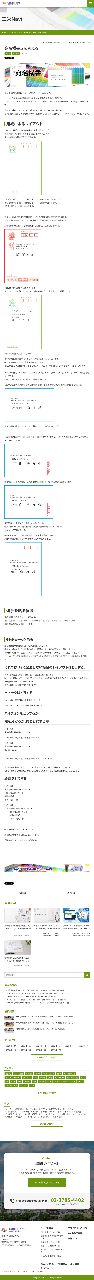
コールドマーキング (60, 1082)
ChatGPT (27, 1082)
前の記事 (23, 892)
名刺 (7, 1082)
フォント (20, 1114)
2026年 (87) (11, 1045)
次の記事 (71, 892)
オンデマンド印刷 (72, 1078)
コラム (83, 1078)
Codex (32, 1085)
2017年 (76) (56, 1050)
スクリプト (29, 1074)
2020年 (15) (11, 1050)
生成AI (13, 1082)
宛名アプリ (21, 1116)
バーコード (72, 1114)
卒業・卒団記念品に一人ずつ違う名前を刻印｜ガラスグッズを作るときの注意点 (35, 990)
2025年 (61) (26, 1045)
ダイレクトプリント (69, 1074)
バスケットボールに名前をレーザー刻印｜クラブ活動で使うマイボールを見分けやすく (37, 1000)
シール (49, 1082)
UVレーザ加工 (18, 1074)
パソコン (38, 1074)
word (35, 1078)
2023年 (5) (55, 1045)
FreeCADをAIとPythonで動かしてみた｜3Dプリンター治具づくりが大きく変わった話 (37, 1003)
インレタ (72, 1082)
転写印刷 (42, 1082)
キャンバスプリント (11, 1085)
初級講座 (77, 1111)
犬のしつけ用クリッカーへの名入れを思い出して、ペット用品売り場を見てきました (36, 993)
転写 (35, 1114)
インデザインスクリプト (13, 1078)
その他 (49, 1078)
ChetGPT (10, 1114)
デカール (80, 1082)
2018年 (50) (41, 1050)
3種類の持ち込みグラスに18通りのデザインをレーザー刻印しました (31, 996)
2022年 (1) (69, 1045)
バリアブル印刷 (59, 1078)
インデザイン (27, 1078)
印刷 (19, 1082)
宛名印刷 (16, 53)
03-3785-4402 (67, 1199)
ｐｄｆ (63, 1114)
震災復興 (58, 1116)
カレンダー (23, 1085)
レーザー (9, 1109)
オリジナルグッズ (48, 1074)
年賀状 (42, 1078)
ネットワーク (34, 1116)
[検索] (87, 975)
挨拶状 (8, 53)
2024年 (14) (41, 1045)
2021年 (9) (83, 1045)
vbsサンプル (32, 1109)
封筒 (34, 1082)
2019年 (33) (26, 1050)
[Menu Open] (90, 3)
